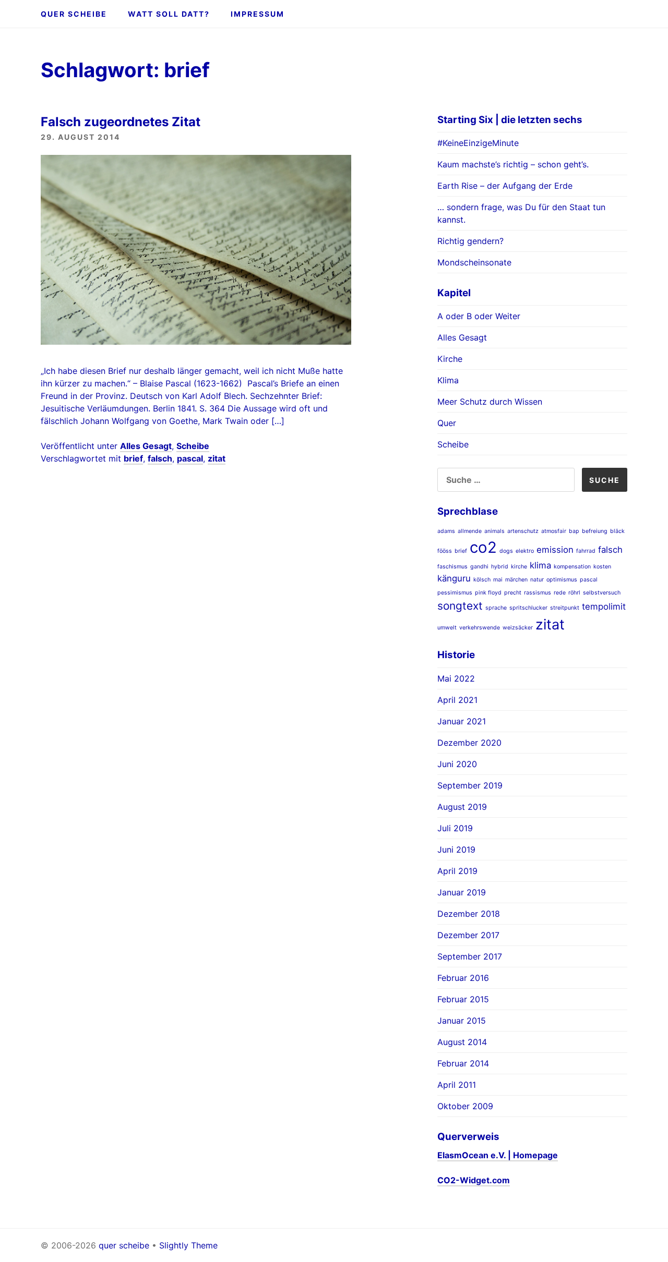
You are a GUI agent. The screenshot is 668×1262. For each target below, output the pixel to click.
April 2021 (457, 700)
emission (555, 549)
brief (133, 458)
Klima (448, 380)
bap (574, 531)
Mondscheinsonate (474, 262)
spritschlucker (528, 607)
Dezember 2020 (469, 742)
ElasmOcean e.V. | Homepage (497, 1155)
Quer (446, 423)
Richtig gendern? (470, 241)
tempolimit (604, 606)
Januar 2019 (461, 892)
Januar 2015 (461, 1020)
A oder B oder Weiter (478, 316)
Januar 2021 (461, 721)
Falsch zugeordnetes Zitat (120, 121)
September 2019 (470, 785)
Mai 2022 (456, 678)
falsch (160, 458)
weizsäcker (518, 627)
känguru (454, 578)
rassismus (537, 592)
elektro (525, 551)
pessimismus (454, 592)
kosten (602, 566)
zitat (216, 458)
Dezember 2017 (468, 935)
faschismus (452, 566)
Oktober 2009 (465, 1106)
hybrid (499, 566)
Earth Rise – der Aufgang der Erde (504, 185)
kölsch (482, 579)
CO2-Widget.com (473, 1180)
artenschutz (523, 531)
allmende (470, 531)
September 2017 (469, 956)
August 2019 (462, 807)
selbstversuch (602, 592)
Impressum (257, 13)
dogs (506, 551)
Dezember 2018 (468, 913)
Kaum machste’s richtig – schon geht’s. (513, 164)
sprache (496, 607)
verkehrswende (479, 627)
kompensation (572, 566)
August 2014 (462, 1042)
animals (494, 531)
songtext (460, 605)
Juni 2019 (456, 849)
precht (512, 592)
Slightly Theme (188, 1245)
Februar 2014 (463, 1063)
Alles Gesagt (146, 446)
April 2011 (456, 1084)
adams (446, 531)
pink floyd (488, 592)
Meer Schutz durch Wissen (489, 401)
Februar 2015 (463, 999)
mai (498, 579)
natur (537, 579)
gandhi (479, 566)
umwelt (447, 627)
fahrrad (585, 551)
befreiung (594, 531)
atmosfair (553, 531)
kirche (519, 566)
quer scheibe (74, 13)
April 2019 (457, 871)
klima (540, 565)
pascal (190, 458)
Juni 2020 (457, 764)
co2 (483, 547)
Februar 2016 (463, 978)
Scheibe (192, 446)
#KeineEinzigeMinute (478, 143)
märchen (516, 579)
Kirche (449, 359)
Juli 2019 (455, 828)
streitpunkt (564, 607)
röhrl (574, 592)
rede (560, 592)
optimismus (561, 579)
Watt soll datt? (169, 13)
